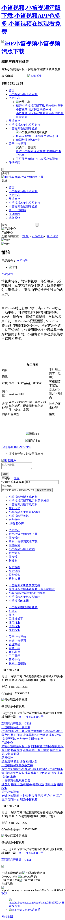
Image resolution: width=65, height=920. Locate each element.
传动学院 (14, 162)
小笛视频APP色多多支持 (24, 124)
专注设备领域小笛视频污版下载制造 (32, 589)
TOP (4, 893)
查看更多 (21, 117)
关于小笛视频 (17, 143)
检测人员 (14, 578)
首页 (11, 90)
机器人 (20, 136)
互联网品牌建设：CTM (16, 859)
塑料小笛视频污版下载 (23, 541)
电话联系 (34, 909)
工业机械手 (39, 136)
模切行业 (34, 139)
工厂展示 (22, 158)
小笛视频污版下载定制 (23, 94)
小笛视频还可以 (19, 515)
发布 (5, 474)
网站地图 (7, 916)
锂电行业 (52, 136)
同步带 (59, 113)
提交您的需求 (44, 490)
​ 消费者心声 (16, 523)
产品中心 (14, 98)
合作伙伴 (14, 519)
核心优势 (14, 508)
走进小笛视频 (25, 151)
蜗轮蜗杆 (45, 109)
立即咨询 (22, 260)
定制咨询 (16, 447)
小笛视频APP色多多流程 (24, 512)
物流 (28, 136)
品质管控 (14, 120)
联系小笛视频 (49, 158)
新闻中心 (34, 158)
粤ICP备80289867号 (31, 716)
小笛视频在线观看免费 (23, 128)
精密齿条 (49, 113)
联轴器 (13, 560)
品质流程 (14, 571)
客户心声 (14, 652)
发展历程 (52, 151)
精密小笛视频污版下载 (31, 105)
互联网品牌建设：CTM (16, 723)
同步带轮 (52, 105)
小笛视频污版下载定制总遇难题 (29, 500)
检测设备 (14, 574)
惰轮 (17, 478)
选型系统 (14, 217)
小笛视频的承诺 (19, 600)
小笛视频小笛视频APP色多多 (27, 593)
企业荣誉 (40, 151)
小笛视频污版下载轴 (29, 113)
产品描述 (7, 274)
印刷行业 (22, 139)
